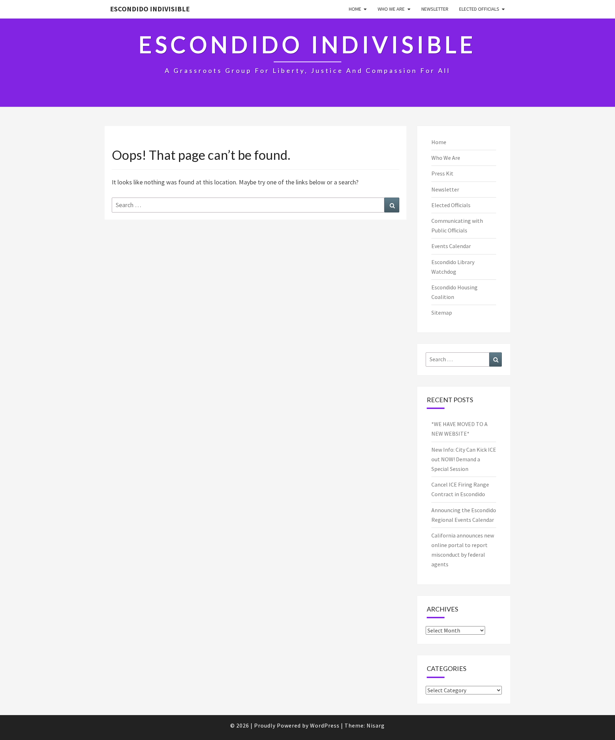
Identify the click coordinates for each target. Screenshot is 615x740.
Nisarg (376, 725)
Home (355, 9)
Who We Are (391, 9)
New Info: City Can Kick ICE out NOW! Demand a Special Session (463, 459)
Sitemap (441, 312)
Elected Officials (479, 9)
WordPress (325, 725)
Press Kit (442, 173)
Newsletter (434, 9)
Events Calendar (451, 246)
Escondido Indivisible (150, 8)
